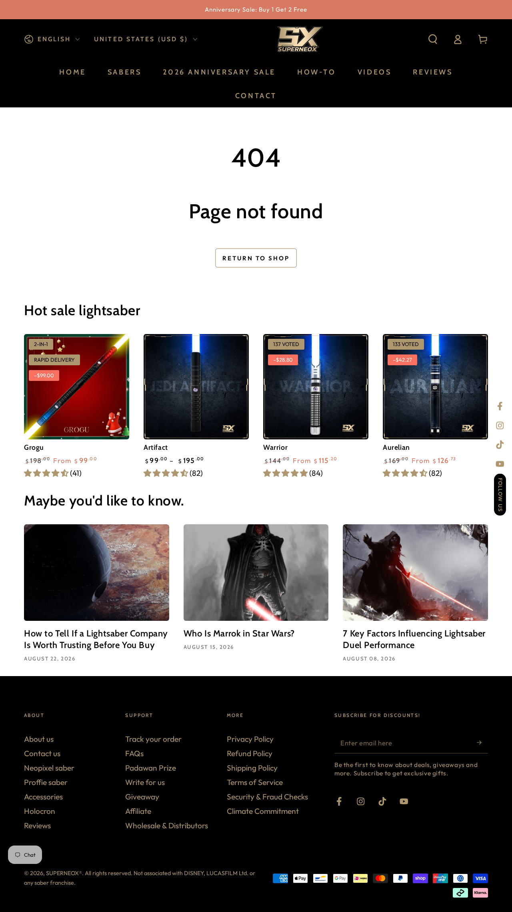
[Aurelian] (435, 386)
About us (39, 739)
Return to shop (256, 258)
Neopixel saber (49, 768)
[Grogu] (76, 386)
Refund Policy (249, 753)
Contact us (42, 753)
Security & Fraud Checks (267, 796)
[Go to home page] (299, 39)
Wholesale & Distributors (166, 825)
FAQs (134, 753)
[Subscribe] (482, 742)
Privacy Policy (250, 739)
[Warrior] (315, 386)
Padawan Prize (150, 768)
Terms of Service (255, 782)
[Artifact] (196, 386)
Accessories (43, 796)
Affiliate (138, 811)
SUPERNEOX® (64, 873)
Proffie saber (46, 782)
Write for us (145, 782)
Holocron (39, 811)
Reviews (37, 825)
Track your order (153, 739)
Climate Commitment (263, 811)
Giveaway (142, 796)
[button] (432, 39)
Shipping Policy (252, 768)
